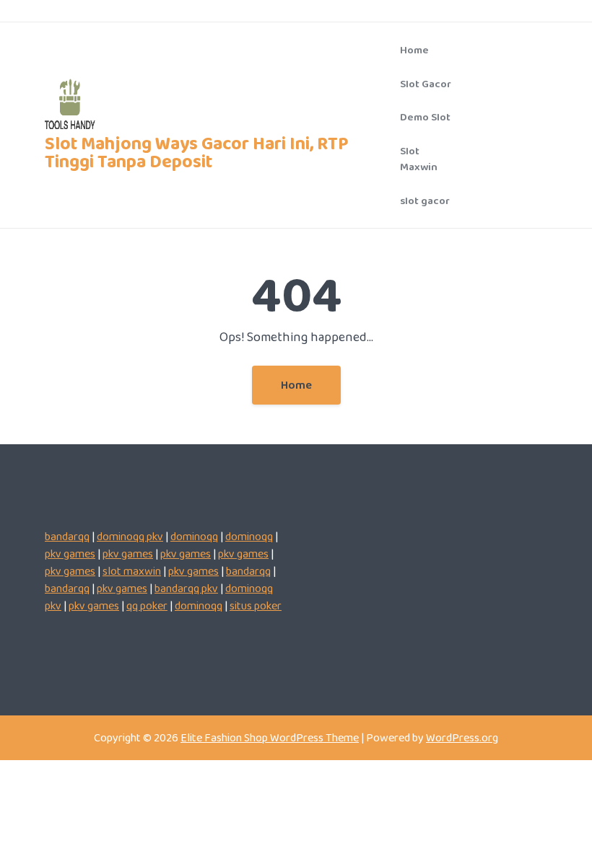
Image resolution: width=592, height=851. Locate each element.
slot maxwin (132, 571)
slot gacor (425, 200)
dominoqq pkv (130, 536)
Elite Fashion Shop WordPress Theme (269, 737)
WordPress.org (462, 737)
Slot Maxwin (419, 159)
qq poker (146, 605)
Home (414, 50)
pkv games (70, 553)
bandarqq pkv (186, 588)
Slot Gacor (425, 84)
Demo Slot (425, 117)
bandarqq (67, 536)
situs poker (256, 605)
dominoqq (194, 536)
